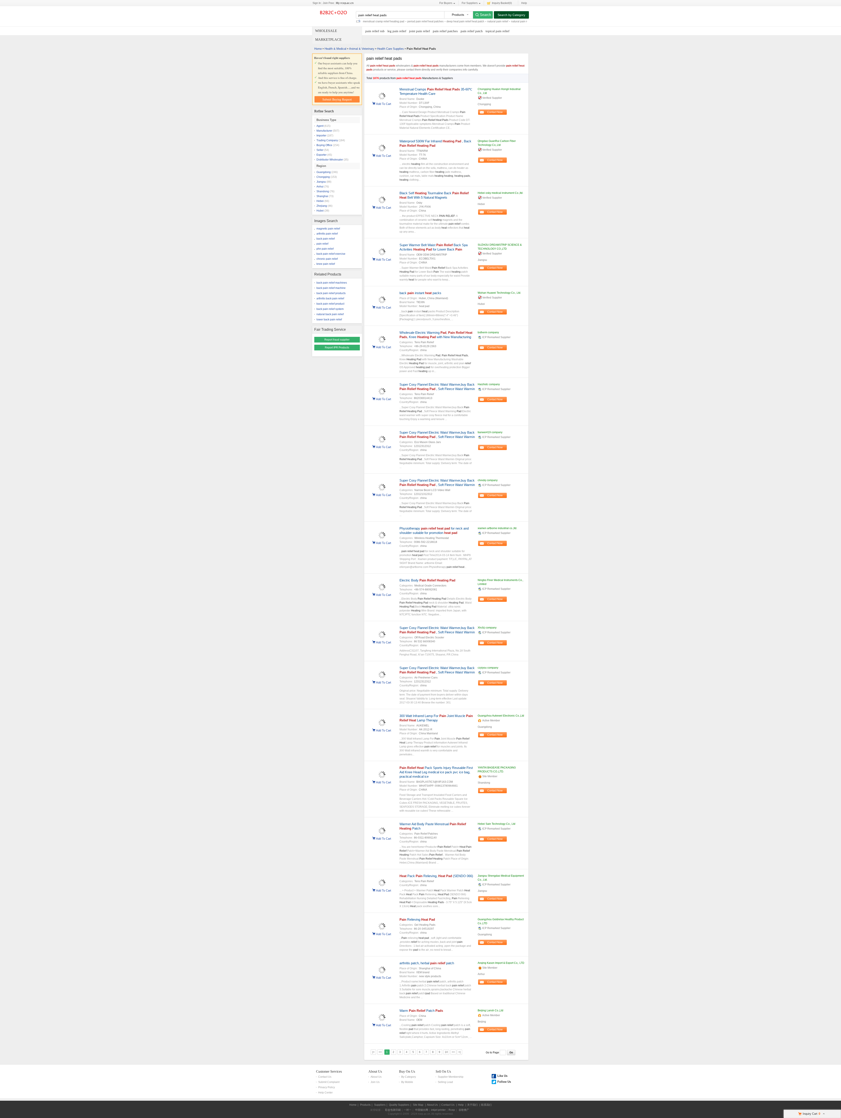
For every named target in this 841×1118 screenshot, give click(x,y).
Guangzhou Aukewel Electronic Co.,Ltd (501, 715)
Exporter (321, 154)
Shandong (322, 191)
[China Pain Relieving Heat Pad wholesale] (381, 929)
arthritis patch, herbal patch (426, 963)
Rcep (452, 1109)
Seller (319, 150)
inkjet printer (438, 1109)
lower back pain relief (329, 319)
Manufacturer (324, 130)
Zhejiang (321, 205)
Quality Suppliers (399, 1104)
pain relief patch (472, 31)
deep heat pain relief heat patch (465, 21)
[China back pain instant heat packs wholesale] (381, 302)
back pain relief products (331, 293)
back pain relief (325, 238)
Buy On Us (407, 1071)
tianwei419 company (490, 432)
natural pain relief (497, 21)
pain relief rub (375, 31)
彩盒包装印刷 (393, 1109)
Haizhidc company (489, 384)
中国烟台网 (421, 1109)
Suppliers (379, 1104)
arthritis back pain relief (330, 298)
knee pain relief (325, 263)
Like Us (502, 1075)
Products (365, 1104)
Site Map (418, 1104)
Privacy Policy (326, 1087)
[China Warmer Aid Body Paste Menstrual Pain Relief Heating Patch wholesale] (381, 833)
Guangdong (323, 172)
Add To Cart (383, 103)
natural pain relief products (527, 21)
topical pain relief (497, 31)
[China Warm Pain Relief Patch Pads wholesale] (381, 1020)
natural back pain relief (330, 314)
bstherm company (488, 332)
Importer (321, 135)
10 (446, 1052)
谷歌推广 (464, 1109)
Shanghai (322, 196)
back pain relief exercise (330, 253)
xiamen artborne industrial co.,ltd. (497, 528)
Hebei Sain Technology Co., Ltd (496, 823)
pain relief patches (445, 31)
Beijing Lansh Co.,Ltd (490, 1010)
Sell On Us (443, 1071)
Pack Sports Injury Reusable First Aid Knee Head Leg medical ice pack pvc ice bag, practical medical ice (436, 772)
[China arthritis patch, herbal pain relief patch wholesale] (381, 972)
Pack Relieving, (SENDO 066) (436, 876)
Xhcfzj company (487, 627)
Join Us (375, 1082)
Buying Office (324, 145)
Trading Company (327, 140)
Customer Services (329, 1071)
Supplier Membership (450, 1076)
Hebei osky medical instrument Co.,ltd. (500, 192)
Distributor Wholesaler (329, 159)
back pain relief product (330, 303)
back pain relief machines (331, 282)
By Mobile (407, 1082)
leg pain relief (396, 31)
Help (524, 3)
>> (453, 1052)
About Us (375, 1071)
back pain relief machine (331, 288)
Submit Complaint (328, 1082)
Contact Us (324, 1076)
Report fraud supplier (337, 339)
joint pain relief (419, 31)
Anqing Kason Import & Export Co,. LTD (501, 962)
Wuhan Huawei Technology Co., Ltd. (499, 292)
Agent (319, 125)
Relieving (417, 919)
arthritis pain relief (327, 233)
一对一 (408, 1109)
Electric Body (427, 580)
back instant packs (420, 293)
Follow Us (504, 1081)
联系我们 (486, 1104)
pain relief (322, 243)
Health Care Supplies (390, 48)
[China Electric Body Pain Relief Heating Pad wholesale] (381, 589)
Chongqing (323, 176)
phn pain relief (325, 248)
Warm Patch (421, 1010)
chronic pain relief (327, 258)
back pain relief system (330, 309)
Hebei (320, 201)
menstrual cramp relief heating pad (383, 21)
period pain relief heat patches (425, 21)
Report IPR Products (337, 347)
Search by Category (511, 15)
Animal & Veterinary (361, 48)
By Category (408, 1076)
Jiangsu (321, 181)
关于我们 (472, 1104)
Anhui (319, 186)
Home (318, 48)
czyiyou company (488, 667)
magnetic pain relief (328, 228)
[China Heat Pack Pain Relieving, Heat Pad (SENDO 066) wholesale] (381, 885)
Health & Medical (335, 48)
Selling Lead (445, 1082)
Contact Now (495, 112)
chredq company (488, 480)
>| (459, 1052)
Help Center (325, 1092)
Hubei (320, 210)
